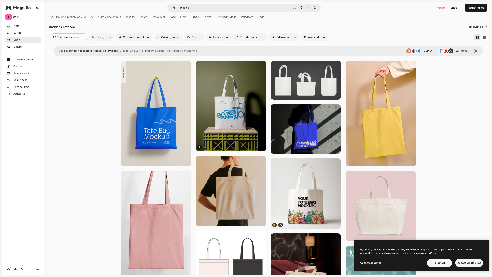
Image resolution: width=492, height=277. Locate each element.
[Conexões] (8, 269)
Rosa (173, 17)
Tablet (207, 17)
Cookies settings (370, 262)
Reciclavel (158, 17)
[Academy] (15, 269)
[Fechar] (476, 51)
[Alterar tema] (22, 269)
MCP (426, 50)
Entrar (454, 7)
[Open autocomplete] (172, 7)
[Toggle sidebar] (38, 8)
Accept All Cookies (469, 262)
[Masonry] (477, 37)
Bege (261, 17)
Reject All (439, 262)
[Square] (484, 37)
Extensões (461, 50)
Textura (130, 17)
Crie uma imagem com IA (70, 17)
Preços (440, 7)
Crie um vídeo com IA (108, 17)
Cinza (195, 17)
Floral (183, 17)
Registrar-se (476, 7)
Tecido (143, 17)
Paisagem (247, 17)
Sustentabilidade (226, 17)
